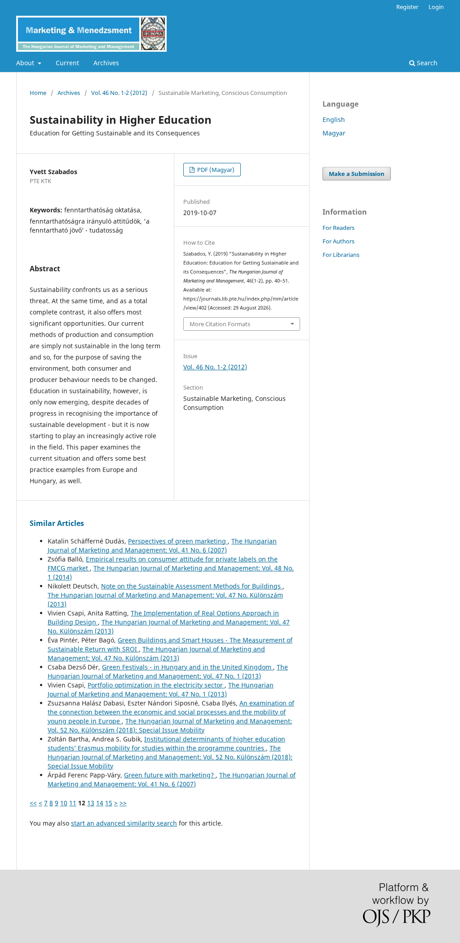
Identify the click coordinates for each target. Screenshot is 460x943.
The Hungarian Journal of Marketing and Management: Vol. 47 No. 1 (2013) (168, 671)
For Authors (338, 241)
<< (33, 803)
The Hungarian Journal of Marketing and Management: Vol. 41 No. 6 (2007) (162, 545)
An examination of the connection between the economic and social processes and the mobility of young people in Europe (171, 712)
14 (99, 803)
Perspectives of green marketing (178, 541)
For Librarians (341, 255)
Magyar (334, 133)
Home (38, 93)
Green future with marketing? (170, 775)
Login (436, 7)
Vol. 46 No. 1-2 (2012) (119, 93)
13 (90, 803)
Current (67, 62)
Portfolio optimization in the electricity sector (156, 685)
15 (108, 803)
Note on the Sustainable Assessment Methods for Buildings (192, 586)
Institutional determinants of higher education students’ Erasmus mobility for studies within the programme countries (166, 743)
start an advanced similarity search (124, 823)
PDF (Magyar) (215, 170)
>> (123, 803)
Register (407, 7)
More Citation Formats (220, 324)
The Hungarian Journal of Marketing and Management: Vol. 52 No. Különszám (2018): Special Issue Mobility (170, 725)
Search (426, 62)
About (26, 62)
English (334, 119)
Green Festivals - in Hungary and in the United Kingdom (187, 667)
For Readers (338, 228)
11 (72, 803)
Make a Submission (357, 174)
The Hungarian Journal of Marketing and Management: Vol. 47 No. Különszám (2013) (156, 653)
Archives (106, 62)
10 (63, 803)
